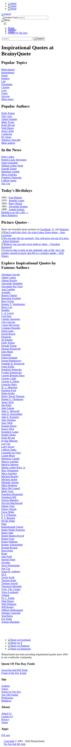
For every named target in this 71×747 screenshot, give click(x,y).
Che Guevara (8, 322)
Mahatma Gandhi (10, 171)
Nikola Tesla (8, 506)
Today (4, 93)
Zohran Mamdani (10, 621)
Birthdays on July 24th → (14, 212)
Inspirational (7, 72)
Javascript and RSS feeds (14, 670)
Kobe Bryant (8, 125)
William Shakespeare (12, 610)
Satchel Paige (8, 559)
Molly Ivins (7, 491)
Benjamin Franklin (11, 298)
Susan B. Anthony (10, 571)
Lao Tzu (5, 443)
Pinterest (64, 229)
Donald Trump (9, 168)
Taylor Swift (7, 577)
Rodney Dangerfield (12, 544)
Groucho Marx (9, 384)
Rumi (4, 553)
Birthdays (6, 700)
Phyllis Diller (8, 521)
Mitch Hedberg (9, 485)
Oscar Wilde (7, 512)
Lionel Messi (8, 455)
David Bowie (8, 334)
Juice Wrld (6, 423)
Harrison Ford (8, 390)
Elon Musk (7, 351)
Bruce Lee (6, 307)
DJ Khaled (7, 339)
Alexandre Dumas (18, 206)
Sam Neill (6, 556)
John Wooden (8, 420)
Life (3, 81)
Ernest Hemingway (11, 360)
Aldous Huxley (9, 280)
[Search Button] (39, 39)
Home (11, 28)
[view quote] (35, 235)
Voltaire (5, 595)
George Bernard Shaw (13, 375)
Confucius (6, 134)
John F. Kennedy (10, 417)
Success (5, 96)
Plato (4, 524)
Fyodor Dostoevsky (11, 372)
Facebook (45, 229)
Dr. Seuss (6, 137)
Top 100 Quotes (9, 694)
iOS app (5, 735)
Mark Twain (7, 122)
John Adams (7, 408)
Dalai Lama (7, 331)
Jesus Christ (7, 131)
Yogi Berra (7, 616)
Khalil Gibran (8, 434)
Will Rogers (7, 607)
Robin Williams (9, 541)
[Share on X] (12, 6)
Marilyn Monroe (9, 464)
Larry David (7, 446)
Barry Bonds (15, 203)
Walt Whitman (8, 604)
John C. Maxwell (10, 411)
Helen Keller (8, 393)
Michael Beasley (10, 476)
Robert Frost (7, 538)
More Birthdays (9, 215)
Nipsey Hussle (9, 509)
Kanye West (7, 429)
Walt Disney (7, 128)
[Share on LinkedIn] (12, 8)
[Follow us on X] (15, 642)
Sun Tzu (5, 183)
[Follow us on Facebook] (19, 639)
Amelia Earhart (16, 209)
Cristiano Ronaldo (10, 328)
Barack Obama (9, 295)
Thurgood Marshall (11, 586)
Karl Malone (15, 197)
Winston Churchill (10, 140)
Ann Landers (8, 289)
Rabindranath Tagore (12, 526)
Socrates (5, 562)
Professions (7, 697)
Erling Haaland (9, 357)
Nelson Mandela (9, 500)
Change (5, 87)
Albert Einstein (9, 119)
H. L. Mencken (9, 387)
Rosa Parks (7, 550)
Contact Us (7, 716)
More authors (8, 143)
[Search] (6, 14)
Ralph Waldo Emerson (13, 529)
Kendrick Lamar (9, 431)
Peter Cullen (7, 156)
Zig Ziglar (6, 619)
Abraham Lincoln (10, 274)
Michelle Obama (10, 482)
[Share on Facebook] (12, 3)
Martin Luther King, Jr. (13, 467)
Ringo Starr (7, 532)
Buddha (5, 310)
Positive (5, 78)
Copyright (9, 741)
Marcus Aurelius (9, 461)
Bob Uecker (7, 301)
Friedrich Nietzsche (11, 177)
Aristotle (5, 292)
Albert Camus (8, 277)
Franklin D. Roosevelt (12, 363)
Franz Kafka (7, 366)
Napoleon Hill (8, 497)
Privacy (5, 719)
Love (4, 90)
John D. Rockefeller (11, 414)
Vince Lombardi (9, 592)
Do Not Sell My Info (15, 744)
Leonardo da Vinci (11, 452)
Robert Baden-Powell (12, 535)
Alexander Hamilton (12, 283)
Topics (11, 31)
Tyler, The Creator (10, 589)
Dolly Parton (8, 113)
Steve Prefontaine (10, 565)
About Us (6, 713)
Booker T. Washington (13, 304)
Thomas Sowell (9, 583)
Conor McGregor (10, 325)
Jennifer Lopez (16, 200)
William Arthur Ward (12, 165)
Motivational (8, 69)
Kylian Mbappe (9, 440)
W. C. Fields (7, 598)
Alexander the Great (11, 286)
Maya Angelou (9, 174)
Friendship (6, 84)
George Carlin (8, 378)
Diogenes (6, 336)
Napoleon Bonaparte (12, 494)
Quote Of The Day (18, 33)
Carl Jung (6, 316)
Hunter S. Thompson (12, 399)
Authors (12, 29)
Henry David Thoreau (12, 396)
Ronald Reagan (9, 547)
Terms (4, 722)
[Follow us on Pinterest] (18, 645)
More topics (7, 99)
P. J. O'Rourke (8, 515)
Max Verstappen (9, 470)
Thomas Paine (8, 580)
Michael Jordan (9, 479)
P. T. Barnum (8, 518)
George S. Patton (10, 381)
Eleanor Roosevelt (10, 348)
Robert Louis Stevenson (13, 159)
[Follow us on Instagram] (19, 648)
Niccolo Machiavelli (11, 503)
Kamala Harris (9, 426)
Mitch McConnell (10, 488)
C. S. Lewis (7, 313)
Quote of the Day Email (13, 673)
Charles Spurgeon (10, 319)
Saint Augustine (9, 162)
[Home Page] (11, 22)
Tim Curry (6, 116)
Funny (4, 75)
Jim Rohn (6, 405)
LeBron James (8, 180)
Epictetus (6, 354)
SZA (3, 574)
